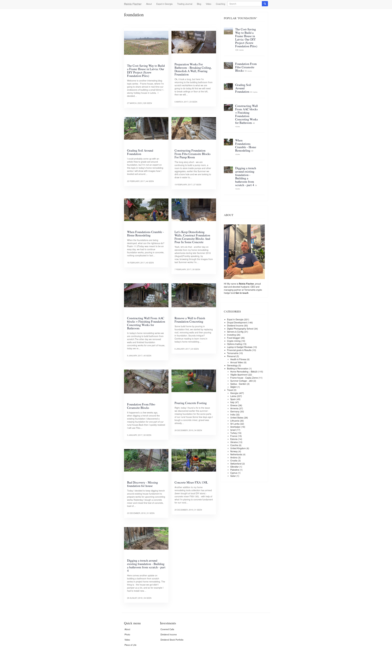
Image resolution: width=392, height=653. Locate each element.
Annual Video (236, 362)
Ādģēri (233, 386)
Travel (230, 389)
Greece (233, 405)
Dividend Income (235, 325)
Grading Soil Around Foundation (140, 152)
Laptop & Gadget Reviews (239, 347)
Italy (232, 402)
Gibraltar (234, 466)
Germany (234, 411)
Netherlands (236, 454)
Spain (233, 399)
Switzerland (235, 463)
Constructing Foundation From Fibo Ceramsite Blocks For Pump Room (193, 153)
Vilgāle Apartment (238, 374)
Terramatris (250, 289)
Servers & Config (235, 331)
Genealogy (232, 365)
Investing (231, 334)
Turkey (233, 432)
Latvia (233, 396)
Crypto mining (234, 340)
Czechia (234, 445)
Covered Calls (167, 629)
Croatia (233, 460)
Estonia (233, 439)
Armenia (234, 408)
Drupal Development (237, 322)
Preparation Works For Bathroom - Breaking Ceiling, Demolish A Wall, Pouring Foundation (193, 69)
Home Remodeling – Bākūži (243, 371)
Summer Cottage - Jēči (241, 380)
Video (208, 3)
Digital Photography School (240, 328)
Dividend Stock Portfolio (171, 639)
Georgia (234, 393)
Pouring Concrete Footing (191, 403)
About (149, 3)
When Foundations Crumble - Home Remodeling (145, 233)
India (232, 414)
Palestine (234, 469)
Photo (127, 634)
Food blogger (233, 337)
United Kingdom (238, 448)
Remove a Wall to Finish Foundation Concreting (190, 320)
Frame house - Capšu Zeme (244, 377)
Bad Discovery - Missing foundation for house (142, 484)
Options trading (234, 343)
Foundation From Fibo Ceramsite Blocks (141, 406)
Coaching (220, 3)
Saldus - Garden (238, 383)
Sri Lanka (234, 423)
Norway (234, 451)
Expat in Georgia (164, 3)
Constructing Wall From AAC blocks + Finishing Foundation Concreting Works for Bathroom (146, 323)
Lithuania (234, 420)
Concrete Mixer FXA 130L (191, 482)
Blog (199, 3)
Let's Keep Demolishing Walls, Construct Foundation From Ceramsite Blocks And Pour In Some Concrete (192, 237)
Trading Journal (184, 3)
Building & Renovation (237, 368)
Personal (231, 356)
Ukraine (234, 442)
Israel (233, 429)
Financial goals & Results (239, 350)
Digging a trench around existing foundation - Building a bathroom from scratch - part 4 (146, 565)
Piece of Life (130, 644)
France (233, 435)
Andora (233, 457)
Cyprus (233, 472)
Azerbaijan (235, 426)
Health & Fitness (238, 359)
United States (236, 417)
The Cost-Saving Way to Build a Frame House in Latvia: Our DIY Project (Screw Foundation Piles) (146, 71)
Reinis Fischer (132, 4)
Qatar (233, 475)
